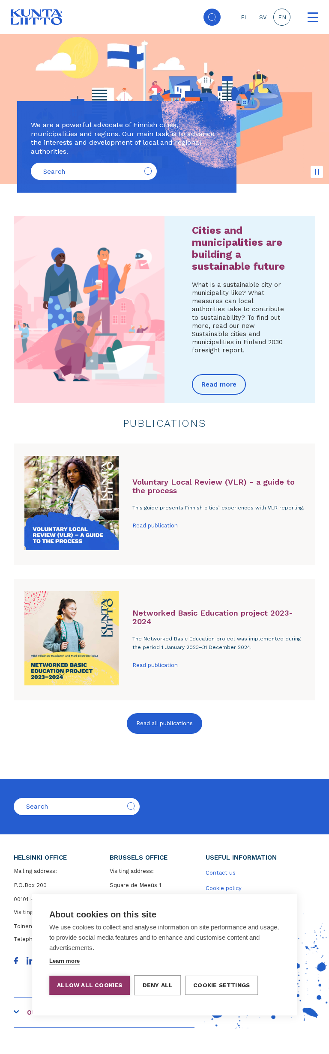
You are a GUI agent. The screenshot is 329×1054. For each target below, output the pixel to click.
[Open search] (212, 17)
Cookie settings (221, 985)
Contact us (221, 872)
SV (262, 17)
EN (282, 17)
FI (243, 17)
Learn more (64, 961)
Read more (218, 384)
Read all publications (164, 723)
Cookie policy (224, 888)
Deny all (158, 985)
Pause (317, 172)
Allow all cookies (89, 985)
